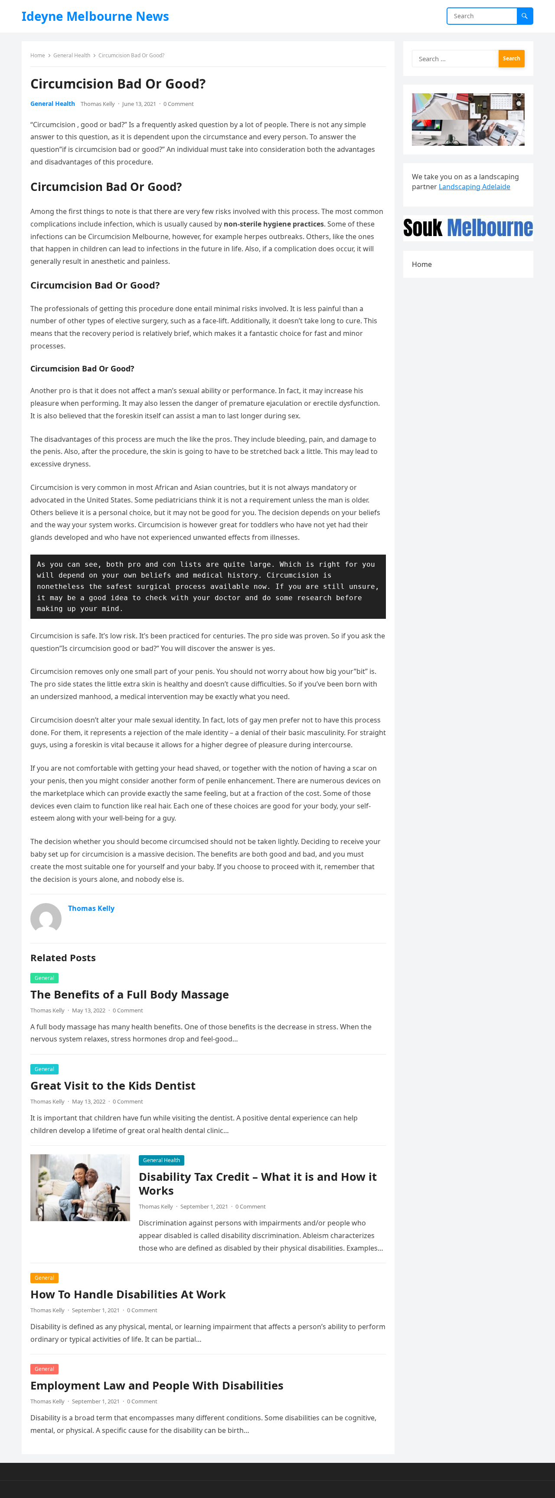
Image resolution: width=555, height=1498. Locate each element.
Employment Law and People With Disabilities (157, 1385)
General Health (71, 55)
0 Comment (178, 104)
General (44, 978)
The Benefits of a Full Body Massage (129, 994)
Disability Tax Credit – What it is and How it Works (258, 1183)
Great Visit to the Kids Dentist (113, 1085)
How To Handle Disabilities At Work (128, 1294)
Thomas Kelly (98, 104)
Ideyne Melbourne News (95, 16)
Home (37, 55)
